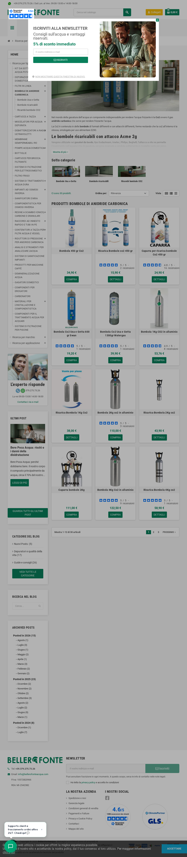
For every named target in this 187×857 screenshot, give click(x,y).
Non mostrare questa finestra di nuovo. (60, 76)
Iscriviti (62, 59)
